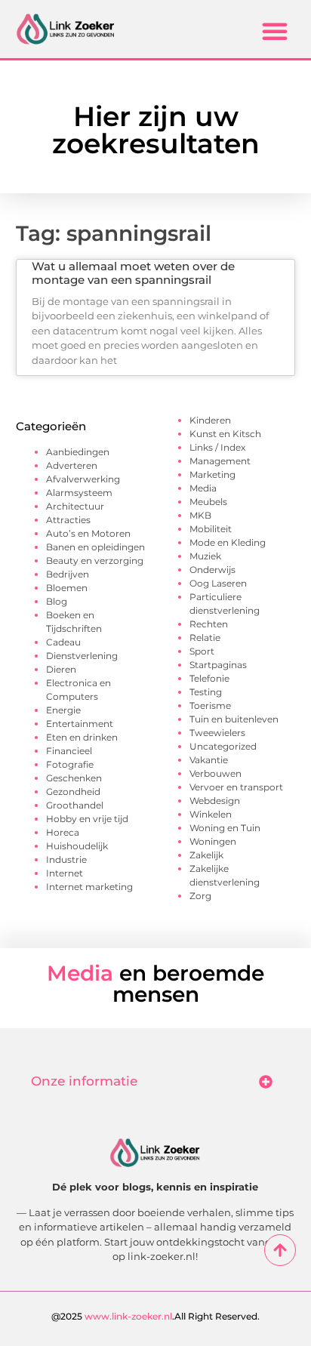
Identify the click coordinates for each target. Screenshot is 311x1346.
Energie (63, 710)
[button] (274, 31)
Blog (56, 601)
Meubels (208, 501)
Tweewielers (217, 732)
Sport (201, 651)
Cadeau (63, 642)
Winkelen (210, 814)
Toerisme (210, 705)
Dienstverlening (82, 655)
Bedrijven (67, 574)
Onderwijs (212, 569)
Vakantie (208, 759)
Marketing (212, 474)
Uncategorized (223, 746)
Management (220, 461)
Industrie (66, 859)
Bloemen (67, 587)
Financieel (69, 750)
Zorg (200, 895)
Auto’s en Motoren (88, 533)
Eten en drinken (82, 737)
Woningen (212, 841)
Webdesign (214, 800)
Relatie (204, 637)
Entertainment (79, 723)
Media (203, 488)
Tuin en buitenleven (234, 719)
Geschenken (74, 778)
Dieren (61, 669)
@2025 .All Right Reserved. (155, 1316)
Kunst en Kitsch (225, 433)
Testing (205, 692)
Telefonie (209, 678)
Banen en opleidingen (95, 547)
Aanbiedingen (77, 451)
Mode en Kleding (227, 542)
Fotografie (70, 764)
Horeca (62, 832)
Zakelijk (206, 855)
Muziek (205, 556)
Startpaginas (218, 664)
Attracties (68, 519)
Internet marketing (89, 886)
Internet (64, 873)
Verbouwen (215, 773)
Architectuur (75, 506)
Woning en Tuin (224, 827)
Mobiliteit (210, 528)
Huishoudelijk (77, 846)
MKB (200, 515)
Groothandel (74, 805)
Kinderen (210, 420)
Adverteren (71, 465)
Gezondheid (73, 791)
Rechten (208, 624)
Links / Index (217, 447)
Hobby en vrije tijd (87, 818)
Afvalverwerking (83, 479)
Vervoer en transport (236, 787)
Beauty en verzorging (94, 560)
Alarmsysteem (79, 492)
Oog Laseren (218, 583)
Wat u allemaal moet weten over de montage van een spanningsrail (133, 273)
